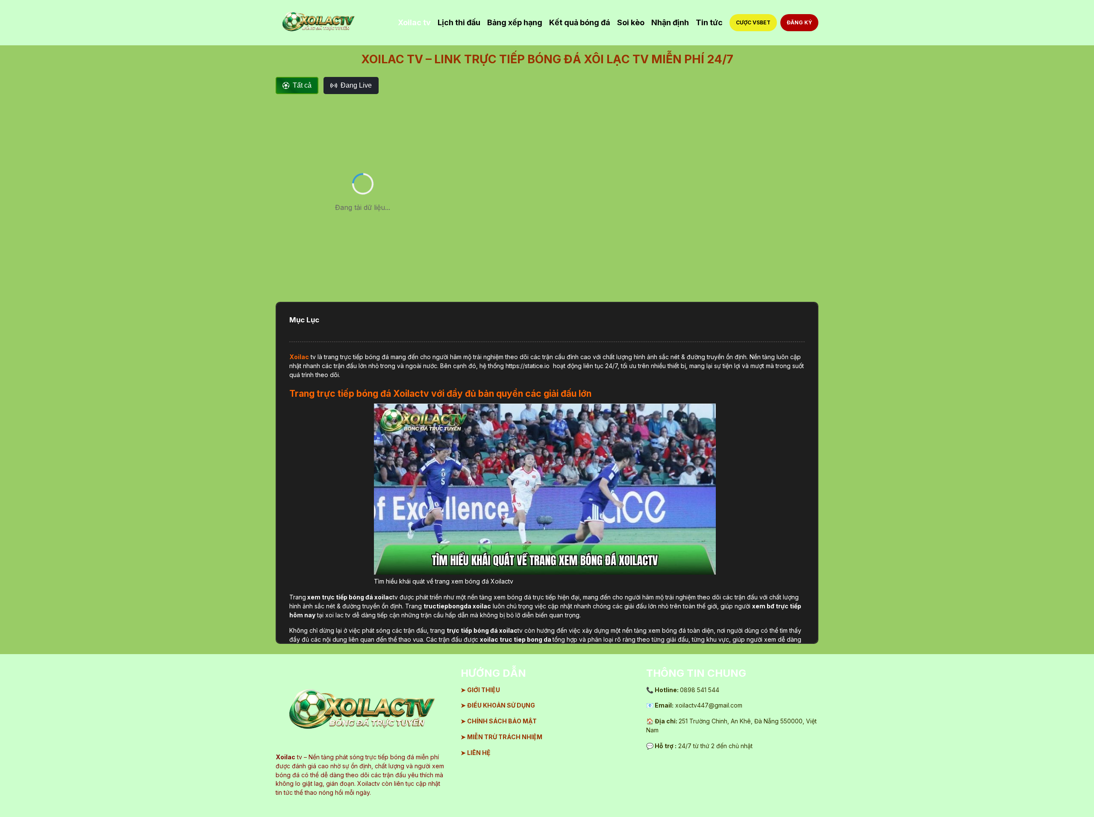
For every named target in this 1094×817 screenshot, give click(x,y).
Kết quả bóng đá (579, 22)
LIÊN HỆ (479, 752)
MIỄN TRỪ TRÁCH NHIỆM (504, 736)
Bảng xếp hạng (514, 22)
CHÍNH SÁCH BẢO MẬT (502, 721)
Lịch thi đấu (459, 22)
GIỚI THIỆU (483, 689)
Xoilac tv (414, 22)
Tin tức (709, 22)
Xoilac (299, 356)
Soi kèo (630, 22)
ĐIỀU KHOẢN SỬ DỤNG (501, 705)
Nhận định (670, 22)
